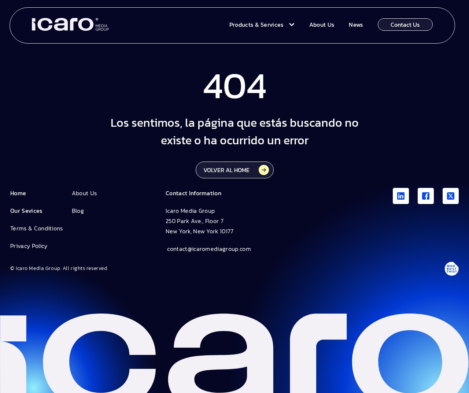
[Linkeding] (401, 196)
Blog (78, 210)
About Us (84, 193)
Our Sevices (26, 210)
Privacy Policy (28, 245)
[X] (451, 196)
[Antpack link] (451, 268)
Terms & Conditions (36, 228)
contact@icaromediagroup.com (208, 248)
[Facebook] (426, 196)
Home (18, 193)
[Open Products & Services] (290, 24)
